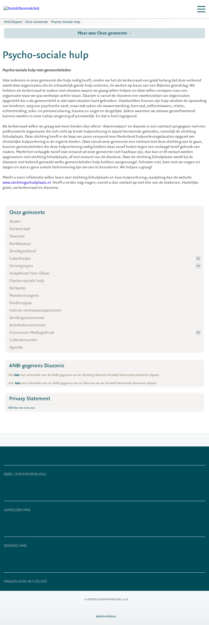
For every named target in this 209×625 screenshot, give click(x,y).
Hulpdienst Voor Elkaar (29, 273)
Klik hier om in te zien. (21, 408)
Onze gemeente (36, 22)
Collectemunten (23, 340)
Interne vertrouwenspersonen (35, 310)
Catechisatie (20, 258)
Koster (15, 221)
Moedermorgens (24, 295)
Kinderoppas (20, 302)
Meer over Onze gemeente (103, 33)
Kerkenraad (19, 228)
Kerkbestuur (20, 243)
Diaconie (17, 236)
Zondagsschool (22, 251)
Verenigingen (21, 265)
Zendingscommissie (26, 317)
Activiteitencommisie (27, 325)
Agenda (16, 347)
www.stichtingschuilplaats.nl (27, 182)
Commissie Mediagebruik (31, 332)
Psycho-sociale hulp (65, 22)
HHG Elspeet (13, 22)
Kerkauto (17, 288)
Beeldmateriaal (106, 616)
